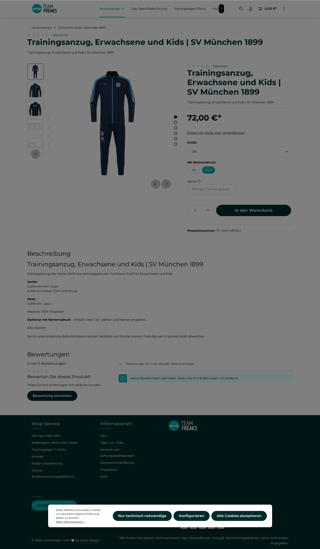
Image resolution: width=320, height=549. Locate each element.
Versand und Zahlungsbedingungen (117, 453)
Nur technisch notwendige (142, 516)
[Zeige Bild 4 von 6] (175, 133)
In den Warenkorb (254, 210)
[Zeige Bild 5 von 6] (175, 138)
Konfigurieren (191, 516)
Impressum (109, 470)
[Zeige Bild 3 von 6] (175, 127)
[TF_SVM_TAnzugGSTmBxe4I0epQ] (113, 123)
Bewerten (60, 35)
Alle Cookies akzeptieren (239, 516)
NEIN (208, 170)
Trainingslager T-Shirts (49, 450)
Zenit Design (90, 540)
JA (194, 170)
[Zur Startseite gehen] (44, 8)
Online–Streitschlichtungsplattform (53, 473)
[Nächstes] (166, 183)
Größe (192, 142)
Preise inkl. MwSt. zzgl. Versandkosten (216, 133)
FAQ (103, 436)
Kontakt (38, 456)
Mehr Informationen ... (70, 521)
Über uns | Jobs (111, 443)
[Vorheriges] (155, 183)
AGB (103, 476)
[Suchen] (241, 8)
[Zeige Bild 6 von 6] (175, 144)
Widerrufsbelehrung (47, 463)
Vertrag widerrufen (46, 436)
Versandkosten (200, 538)
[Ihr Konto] (250, 8)
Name (192, 181)
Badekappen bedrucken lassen (55, 443)
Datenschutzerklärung (117, 463)
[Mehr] (284, 8)
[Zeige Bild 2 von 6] (175, 122)
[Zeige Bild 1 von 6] (175, 117)
